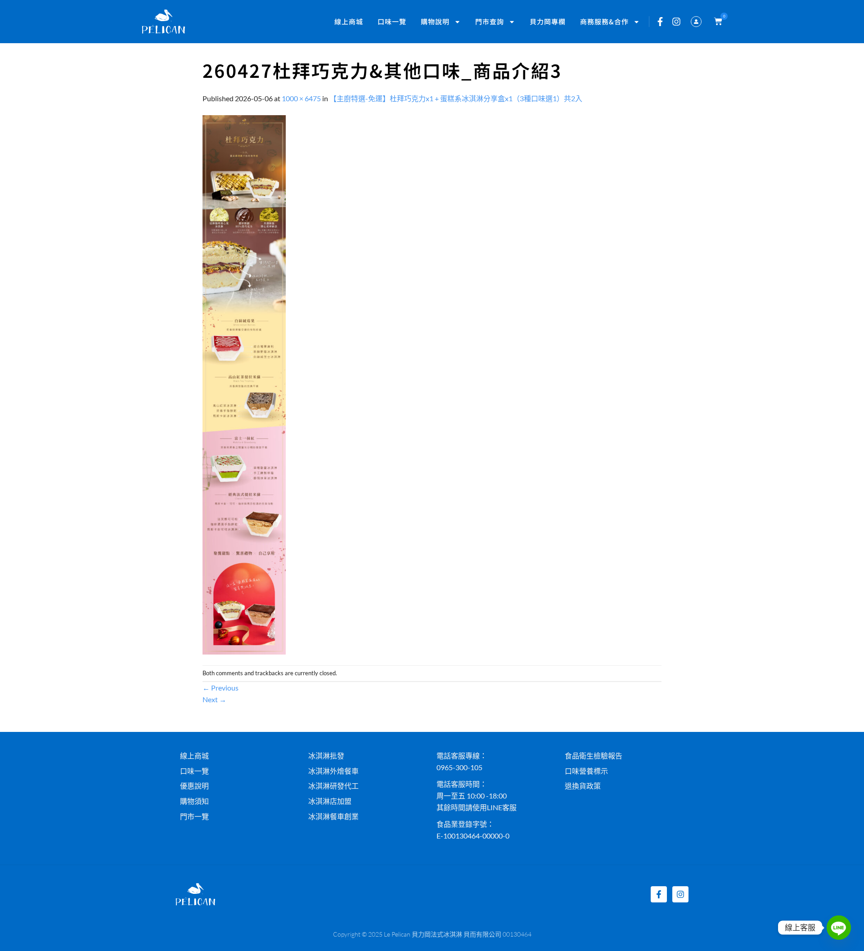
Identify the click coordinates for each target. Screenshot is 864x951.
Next (214, 699)
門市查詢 (489, 21)
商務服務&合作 (604, 21)
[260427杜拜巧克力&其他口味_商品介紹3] (244, 383)
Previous (220, 687)
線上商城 (348, 21)
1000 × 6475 (301, 98)
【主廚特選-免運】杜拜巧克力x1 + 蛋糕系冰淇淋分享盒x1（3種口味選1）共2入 (455, 98)
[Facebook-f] (660, 21)
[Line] (839, 927)
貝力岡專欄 (548, 21)
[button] (716, 21)
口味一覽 (392, 21)
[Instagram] (676, 21)
